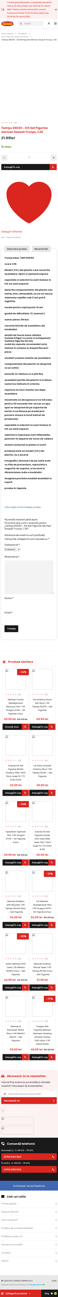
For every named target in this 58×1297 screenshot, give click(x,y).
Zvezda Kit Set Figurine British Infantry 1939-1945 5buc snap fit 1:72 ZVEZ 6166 (16, 772)
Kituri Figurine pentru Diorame (14, 37)
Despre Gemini (10, 1211)
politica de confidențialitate (23, 1111)
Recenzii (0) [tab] (41, 249)
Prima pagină (7, 33)
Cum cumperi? (9, 1220)
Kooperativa (36, 1284)
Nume (9, 598)
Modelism (22, 33)
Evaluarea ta (12, 544)
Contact (6, 1252)
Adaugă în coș (12, 167)
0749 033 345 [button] (12, 1169)
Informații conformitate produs (23, 507)
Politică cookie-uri (11, 1236)
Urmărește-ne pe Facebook (29, 1185)
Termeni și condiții (11, 1244)
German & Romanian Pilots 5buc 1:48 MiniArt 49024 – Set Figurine (15, 1033)
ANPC (5, 1261)
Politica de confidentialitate (17, 1228)
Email (9, 612)
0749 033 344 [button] (12, 1156)
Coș (50, 1293)
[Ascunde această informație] (56, 9)
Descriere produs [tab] (17, 249)
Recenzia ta (12, 556)
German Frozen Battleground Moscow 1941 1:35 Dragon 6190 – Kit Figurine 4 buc (15, 706)
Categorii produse (16, 1293)
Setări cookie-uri (11, 1269)
